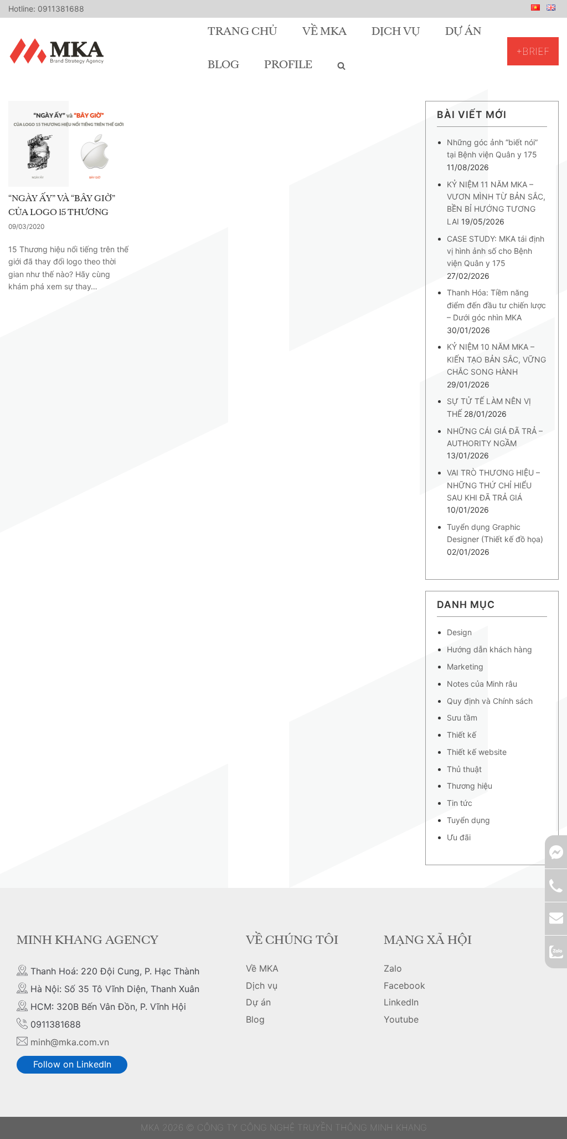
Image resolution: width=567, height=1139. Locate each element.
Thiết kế (461, 734)
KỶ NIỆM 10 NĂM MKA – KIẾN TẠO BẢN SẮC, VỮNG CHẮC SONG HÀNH (496, 359)
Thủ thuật (464, 769)
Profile (288, 65)
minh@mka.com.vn (69, 1042)
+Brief (533, 51)
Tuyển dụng (468, 820)
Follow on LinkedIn (72, 1064)
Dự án (463, 32)
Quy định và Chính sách (490, 701)
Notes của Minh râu (482, 683)
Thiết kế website (477, 752)
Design (459, 632)
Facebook (404, 985)
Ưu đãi (459, 837)
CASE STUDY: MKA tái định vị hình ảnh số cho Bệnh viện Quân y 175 (495, 251)
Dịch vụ (396, 32)
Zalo (393, 968)
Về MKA (324, 32)
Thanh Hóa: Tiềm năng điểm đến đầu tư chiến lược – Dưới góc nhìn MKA (496, 305)
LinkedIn (401, 1002)
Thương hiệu (469, 785)
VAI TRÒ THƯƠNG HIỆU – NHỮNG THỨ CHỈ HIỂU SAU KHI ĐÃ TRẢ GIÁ (493, 485)
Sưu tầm (462, 717)
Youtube (401, 1019)
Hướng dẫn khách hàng (489, 649)
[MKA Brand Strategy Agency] (59, 51)
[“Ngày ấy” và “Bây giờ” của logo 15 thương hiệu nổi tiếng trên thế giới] (68, 144)
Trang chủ (242, 32)
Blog (223, 65)
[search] (341, 65)
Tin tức (459, 803)
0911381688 (61, 8)
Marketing (465, 666)
